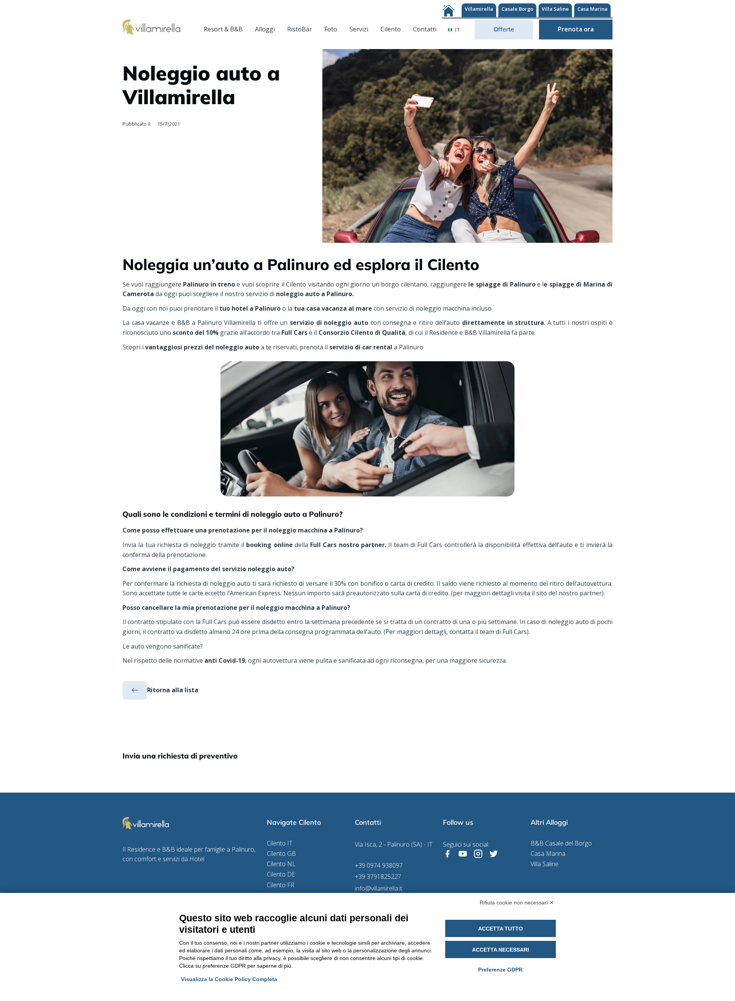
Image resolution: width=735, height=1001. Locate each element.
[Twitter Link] (493, 853)
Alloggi (265, 29)
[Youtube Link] (462, 853)
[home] (151, 26)
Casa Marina (592, 8)
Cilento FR (280, 885)
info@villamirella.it (378, 888)
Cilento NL (281, 864)
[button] (456, 29)
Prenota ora (576, 29)
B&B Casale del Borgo (561, 843)
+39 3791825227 (378, 877)
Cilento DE (281, 874)
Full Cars (514, 631)
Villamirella (479, 8)
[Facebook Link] (447, 853)
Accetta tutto (500, 929)
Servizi (359, 29)
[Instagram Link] (478, 853)
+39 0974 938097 (379, 866)
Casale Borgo (517, 8)
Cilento (391, 29)
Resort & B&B (223, 29)
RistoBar (299, 29)
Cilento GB (281, 853)
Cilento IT (279, 843)
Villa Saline (555, 8)
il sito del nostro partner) (568, 593)
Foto (330, 29)
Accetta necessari (500, 950)
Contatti (424, 29)
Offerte (503, 29)
